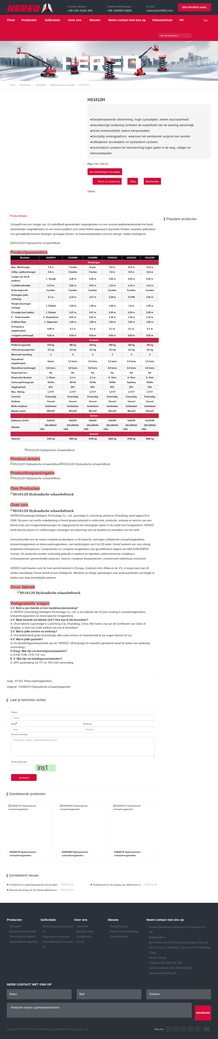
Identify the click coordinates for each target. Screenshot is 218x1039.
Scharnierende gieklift (22, 931)
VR (181, 20)
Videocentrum (162, 20)
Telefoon (87, 724)
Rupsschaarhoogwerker (23, 941)
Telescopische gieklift (22, 936)
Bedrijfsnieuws (119, 926)
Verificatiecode (19, 761)
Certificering (83, 936)
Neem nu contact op (108, 181)
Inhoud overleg (19, 734)
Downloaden (152, 181)
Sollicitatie (48, 920)
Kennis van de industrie (124, 931)
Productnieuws (119, 936)
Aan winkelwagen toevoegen (104, 171)
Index (206, 1029)
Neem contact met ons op (127, 20)
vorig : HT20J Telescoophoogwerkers (29, 681)
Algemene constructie (56, 936)
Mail (13, 724)
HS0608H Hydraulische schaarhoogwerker (75, 854)
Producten (25, 85)
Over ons (80, 920)
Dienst (80, 941)
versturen (24, 777)
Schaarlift (40, 85)
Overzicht (82, 926)
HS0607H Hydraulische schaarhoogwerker (23, 854)
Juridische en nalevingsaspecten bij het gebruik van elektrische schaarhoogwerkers (35, 884)
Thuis (11, 20)
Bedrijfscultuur (85, 931)
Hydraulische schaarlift (62, 85)
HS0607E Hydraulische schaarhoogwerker (127, 854)
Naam (14, 712)
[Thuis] (30, 8)
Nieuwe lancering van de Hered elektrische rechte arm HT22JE (35, 890)
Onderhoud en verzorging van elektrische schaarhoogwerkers (118, 884)
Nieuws (113, 920)
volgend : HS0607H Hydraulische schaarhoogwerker (39, 686)
